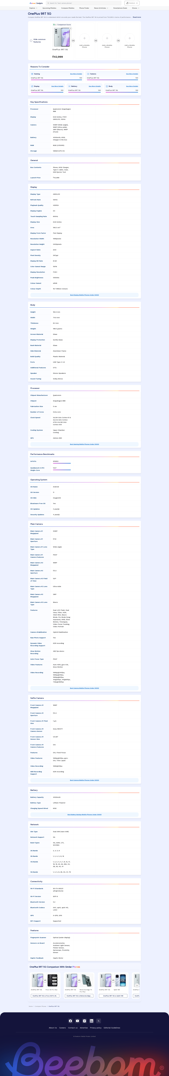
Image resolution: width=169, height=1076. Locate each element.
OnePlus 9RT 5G (60, 49)
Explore (32, 8)
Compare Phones (40, 1006)
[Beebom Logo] (36, 3)
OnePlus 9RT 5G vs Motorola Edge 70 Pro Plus (80, 996)
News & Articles (100, 8)
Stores (134, 8)
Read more (137, 17)
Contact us (73, 1028)
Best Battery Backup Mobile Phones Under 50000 (85, 814)
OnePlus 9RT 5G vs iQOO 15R (113, 996)
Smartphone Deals (120, 8)
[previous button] (32, 985)
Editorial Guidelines (112, 1028)
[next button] (137, 985)
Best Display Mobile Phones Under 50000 (84, 295)
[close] (70, 28)
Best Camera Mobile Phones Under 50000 (84, 688)
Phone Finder (84, 8)
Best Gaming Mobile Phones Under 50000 (84, 444)
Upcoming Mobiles (49, 8)
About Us (53, 1028)
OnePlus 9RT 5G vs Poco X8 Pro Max (45, 996)
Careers (62, 1028)
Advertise (84, 1028)
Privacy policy (95, 1028)
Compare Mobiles (67, 8)
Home (31, 1006)
